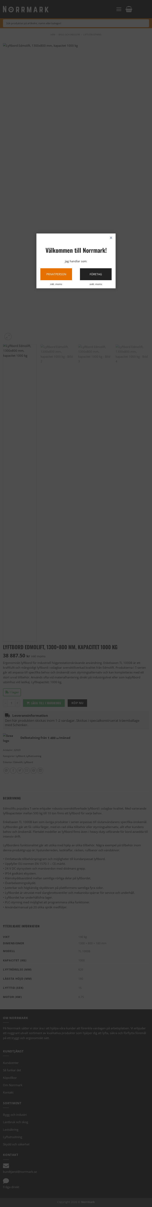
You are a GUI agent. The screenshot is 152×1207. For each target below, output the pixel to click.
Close (111, 238)
